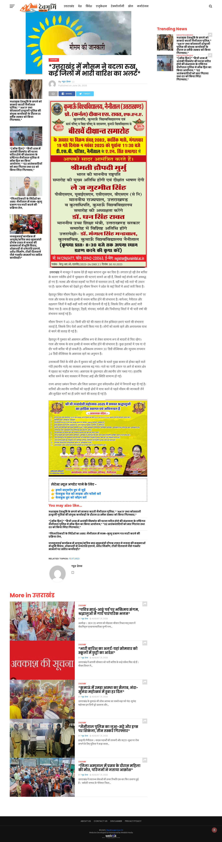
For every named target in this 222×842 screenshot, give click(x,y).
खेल (130, 6)
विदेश (89, 6)
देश (80, 6)
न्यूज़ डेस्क (66, 81)
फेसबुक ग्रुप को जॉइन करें (71, 497)
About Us (86, 821)
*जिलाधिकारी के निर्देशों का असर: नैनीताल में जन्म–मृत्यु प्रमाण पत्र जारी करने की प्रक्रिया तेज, (26, 203)
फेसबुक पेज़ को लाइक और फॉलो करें (78, 494)
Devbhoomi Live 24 (114, 830)
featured (74, 558)
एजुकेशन (101, 6)
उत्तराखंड (69, 6)
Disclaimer (116, 821)
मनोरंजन (143, 6)
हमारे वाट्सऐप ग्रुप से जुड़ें (70, 490)
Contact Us (100, 821)
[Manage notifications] (214, 830)
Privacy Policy (133, 821)
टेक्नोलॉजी (117, 6)
